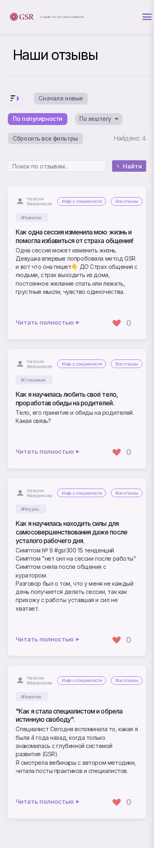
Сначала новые (61, 98)
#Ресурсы (30, 509)
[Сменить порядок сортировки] (14, 98)
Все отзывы (126, 201)
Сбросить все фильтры (45, 138)
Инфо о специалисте (82, 201)
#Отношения (33, 380)
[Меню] (147, 17)
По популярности (37, 118)
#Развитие (31, 218)
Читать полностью (45, 322)
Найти (132, 166)
